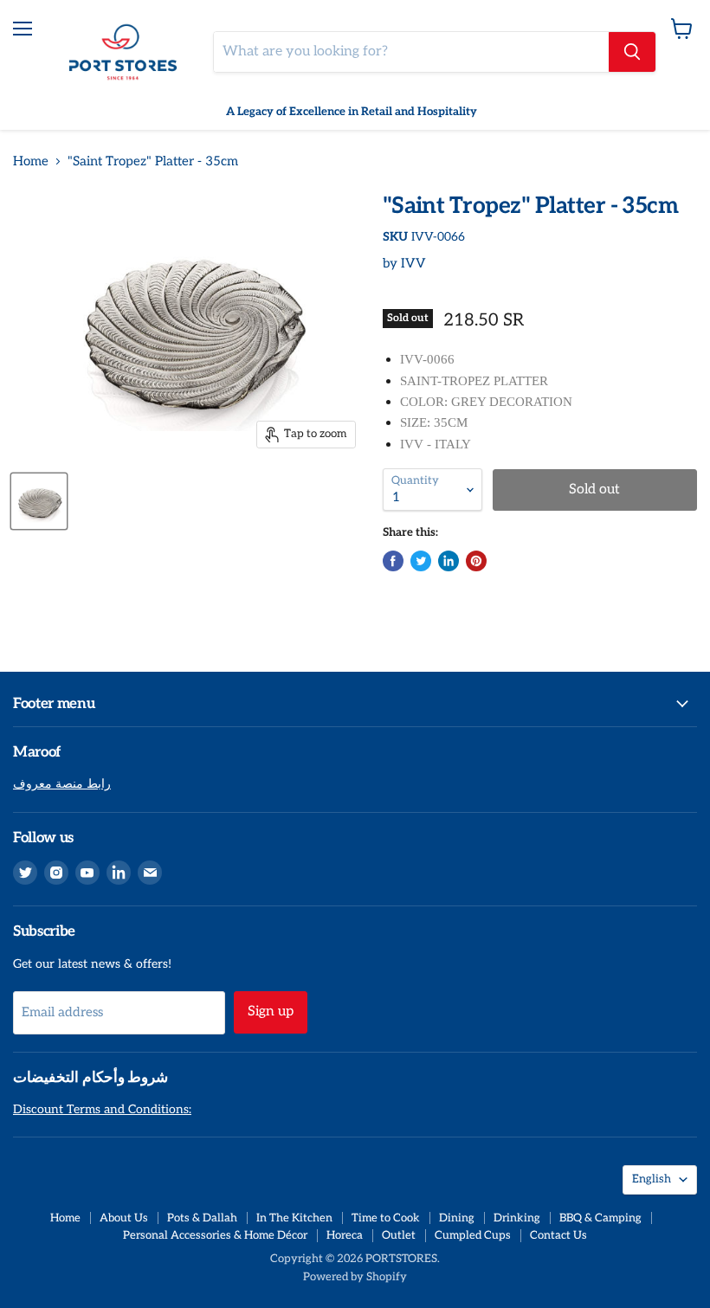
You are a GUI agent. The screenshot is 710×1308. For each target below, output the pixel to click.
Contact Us (558, 1235)
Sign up (271, 1011)
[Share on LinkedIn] (448, 561)
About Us (124, 1218)
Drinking (517, 1218)
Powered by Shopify (355, 1277)
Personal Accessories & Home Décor (215, 1235)
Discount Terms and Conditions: (102, 1109)
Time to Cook (386, 1218)
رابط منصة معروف (62, 783)
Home (30, 161)
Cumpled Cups (473, 1235)
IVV (413, 263)
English (651, 1179)
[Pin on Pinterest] (476, 561)
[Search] (632, 52)
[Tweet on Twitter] (420, 561)
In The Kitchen (294, 1218)
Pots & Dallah (202, 1218)
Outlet (399, 1235)
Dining (456, 1218)
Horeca (344, 1235)
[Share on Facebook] (393, 561)
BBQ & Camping (600, 1218)
